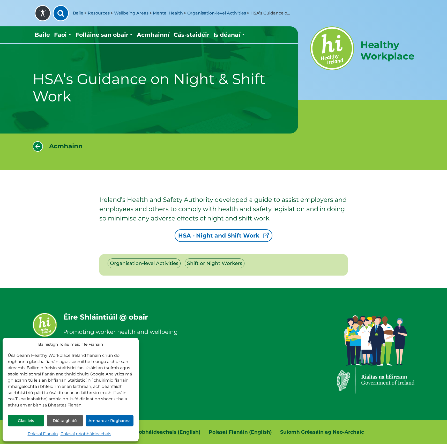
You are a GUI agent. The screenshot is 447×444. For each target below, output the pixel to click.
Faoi (60, 34)
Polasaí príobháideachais (86, 433)
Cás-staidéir (191, 34)
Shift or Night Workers (214, 263)
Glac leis (26, 420)
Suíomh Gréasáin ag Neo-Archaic (322, 432)
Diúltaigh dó (65, 420)
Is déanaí (226, 34)
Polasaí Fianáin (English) (240, 432)
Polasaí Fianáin (43, 433)
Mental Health (168, 13)
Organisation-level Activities (216, 13)
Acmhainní (153, 34)
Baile (78, 13)
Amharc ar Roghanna (109, 420)
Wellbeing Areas (131, 13)
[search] (61, 13)
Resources (99, 13)
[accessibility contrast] (43, 13)
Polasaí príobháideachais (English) (156, 432)
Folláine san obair (102, 34)
